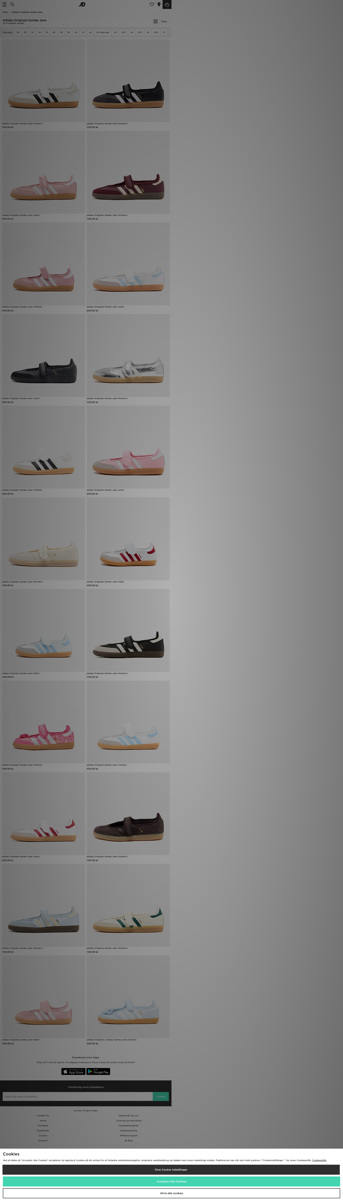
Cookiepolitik (319, 1160)
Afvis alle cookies (171, 1193)
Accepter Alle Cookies (171, 1181)
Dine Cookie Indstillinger (171, 1169)
